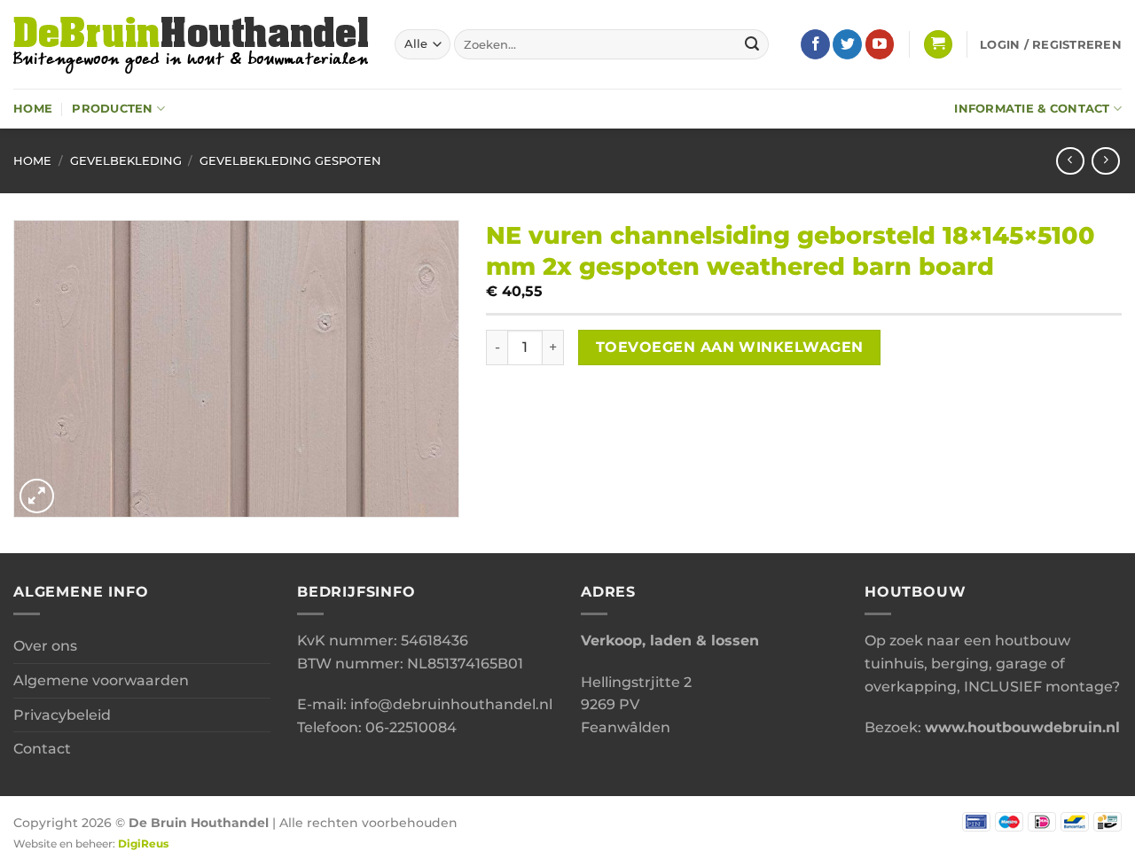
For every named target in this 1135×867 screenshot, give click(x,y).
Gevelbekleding (126, 161)
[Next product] (1070, 161)
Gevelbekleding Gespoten (290, 161)
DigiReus (143, 844)
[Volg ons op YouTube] (880, 44)
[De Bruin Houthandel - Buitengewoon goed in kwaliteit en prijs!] (190, 44)
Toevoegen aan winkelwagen (730, 347)
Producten (112, 108)
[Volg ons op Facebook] (815, 44)
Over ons (45, 645)
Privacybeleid (62, 715)
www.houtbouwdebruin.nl (1022, 727)
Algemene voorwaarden (101, 680)
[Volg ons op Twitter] (847, 44)
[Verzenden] (753, 44)
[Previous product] (1105, 161)
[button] (938, 44)
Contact (42, 748)
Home (32, 108)
